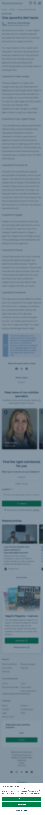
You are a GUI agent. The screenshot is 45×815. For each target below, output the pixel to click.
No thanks (22, 805)
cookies (11, 789)
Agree (21, 799)
